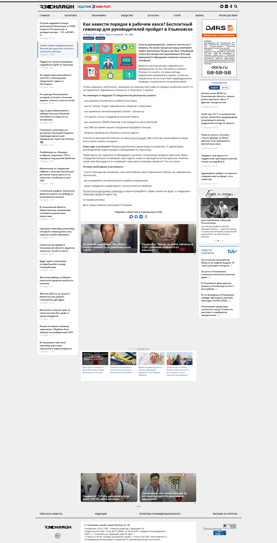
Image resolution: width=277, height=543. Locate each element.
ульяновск (88, 38)
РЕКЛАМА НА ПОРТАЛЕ (225, 513)
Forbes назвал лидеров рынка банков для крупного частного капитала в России (57, 48)
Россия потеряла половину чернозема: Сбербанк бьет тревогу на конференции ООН (56, 329)
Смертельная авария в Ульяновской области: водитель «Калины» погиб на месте (57, 247)
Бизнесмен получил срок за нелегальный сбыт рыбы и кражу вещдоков (55, 312)
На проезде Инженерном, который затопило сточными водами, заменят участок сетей (57, 97)
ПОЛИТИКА (70, 15)
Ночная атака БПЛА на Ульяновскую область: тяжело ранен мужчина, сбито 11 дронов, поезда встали (217, 98)
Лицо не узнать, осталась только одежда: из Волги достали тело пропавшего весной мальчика (215, 139)
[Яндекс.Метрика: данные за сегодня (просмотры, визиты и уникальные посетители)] (212, 528)
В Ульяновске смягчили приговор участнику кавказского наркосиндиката (56, 345)
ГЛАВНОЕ (45, 15)
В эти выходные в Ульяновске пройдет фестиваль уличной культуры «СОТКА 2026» (217, 297)
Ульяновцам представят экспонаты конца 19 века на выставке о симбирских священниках (217, 311)
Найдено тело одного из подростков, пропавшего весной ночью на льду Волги (219, 158)
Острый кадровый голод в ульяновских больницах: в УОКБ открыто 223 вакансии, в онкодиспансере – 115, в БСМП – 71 (57, 29)
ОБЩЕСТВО (127, 15)
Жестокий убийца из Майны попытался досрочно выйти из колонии (56, 280)
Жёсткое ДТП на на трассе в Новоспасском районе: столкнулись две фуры (55, 296)
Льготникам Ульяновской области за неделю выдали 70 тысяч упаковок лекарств (217, 262)
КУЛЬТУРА (153, 15)
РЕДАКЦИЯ (101, 513)
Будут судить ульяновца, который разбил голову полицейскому (53, 264)
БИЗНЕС (200, 15)
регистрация (139, 138)
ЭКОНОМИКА (99, 15)
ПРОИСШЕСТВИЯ (228, 15)
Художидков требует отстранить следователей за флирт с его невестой (219, 176)
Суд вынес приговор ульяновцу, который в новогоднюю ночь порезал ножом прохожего (57, 231)
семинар (100, 38)
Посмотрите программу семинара (103, 191)
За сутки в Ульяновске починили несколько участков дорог (218, 274)
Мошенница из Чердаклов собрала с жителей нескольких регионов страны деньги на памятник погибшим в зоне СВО (57, 174)
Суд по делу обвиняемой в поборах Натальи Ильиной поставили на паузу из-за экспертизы (54, 115)
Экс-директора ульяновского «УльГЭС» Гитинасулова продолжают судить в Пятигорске (55, 79)
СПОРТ (177, 15)
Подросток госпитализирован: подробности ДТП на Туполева (56, 63)
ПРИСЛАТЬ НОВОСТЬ (51, 513)
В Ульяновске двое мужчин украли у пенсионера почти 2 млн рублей (217, 286)
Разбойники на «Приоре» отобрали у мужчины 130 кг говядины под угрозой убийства (57, 155)
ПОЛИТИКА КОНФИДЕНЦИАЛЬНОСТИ (159, 513)
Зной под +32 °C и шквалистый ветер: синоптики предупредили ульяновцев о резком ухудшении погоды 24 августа (219, 118)
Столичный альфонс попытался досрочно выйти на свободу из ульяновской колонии (57, 193)
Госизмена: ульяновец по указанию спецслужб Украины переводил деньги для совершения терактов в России (57, 134)
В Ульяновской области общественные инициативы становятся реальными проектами (55, 212)
